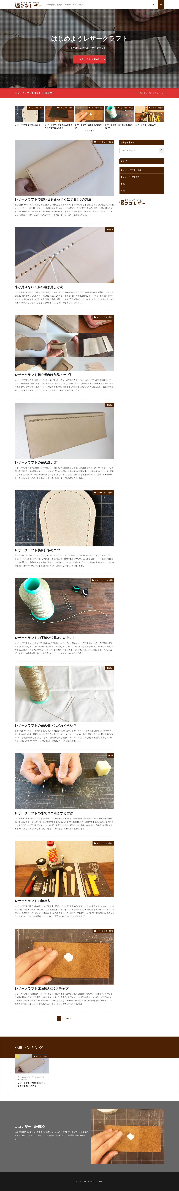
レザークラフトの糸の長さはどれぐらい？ (46, 725)
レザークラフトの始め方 (89, 59)
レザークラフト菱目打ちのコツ (148, 125)
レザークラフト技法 (54, 4)
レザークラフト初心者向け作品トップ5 (43, 374)
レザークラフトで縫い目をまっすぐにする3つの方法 (53, 199)
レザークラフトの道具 (74, 4)
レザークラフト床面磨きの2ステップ (59, 126)
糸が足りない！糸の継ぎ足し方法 (39, 287)
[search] (161, 150)
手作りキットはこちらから (149, 93)
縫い (111, 229)
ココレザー (97, 1181)
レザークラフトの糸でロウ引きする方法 (44, 813)
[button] (17, 114)
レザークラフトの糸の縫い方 (36, 462)
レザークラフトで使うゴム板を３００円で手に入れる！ (28, 126)
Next (67, 1018)
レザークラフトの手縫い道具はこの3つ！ (89, 126)
